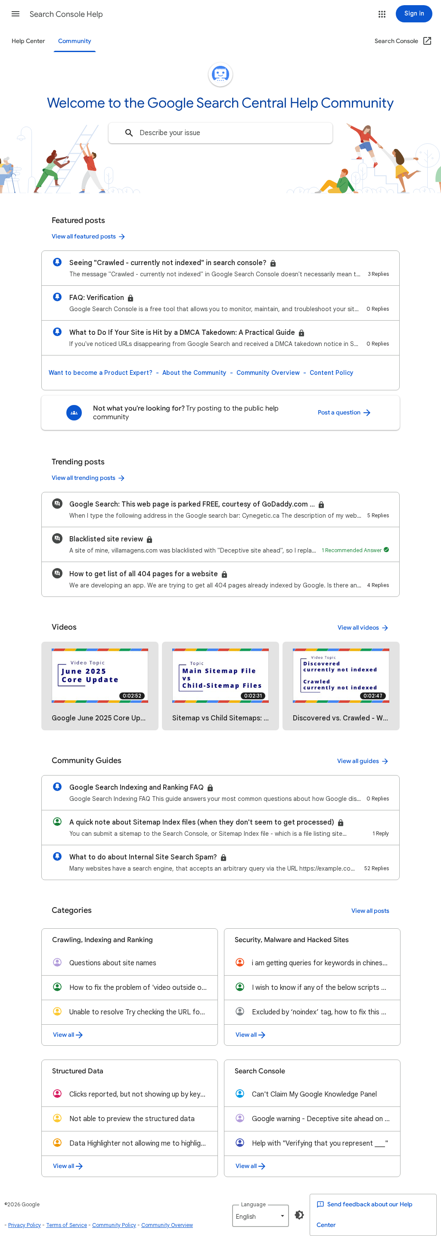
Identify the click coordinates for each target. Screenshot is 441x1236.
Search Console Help (66, 14)
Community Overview (268, 373)
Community (74, 41)
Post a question (340, 412)
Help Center (28, 41)
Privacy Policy (24, 1225)
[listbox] (260, 1216)
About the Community (194, 373)
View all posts (370, 911)
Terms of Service (66, 1225)
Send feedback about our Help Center (365, 1215)
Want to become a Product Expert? (100, 373)
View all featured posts (84, 236)
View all (63, 1034)
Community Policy (114, 1225)
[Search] (129, 133)
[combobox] (220, 133)
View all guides (358, 761)
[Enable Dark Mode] (299, 1215)
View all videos (358, 627)
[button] (15, 13)
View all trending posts (83, 478)
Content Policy (332, 373)
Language (253, 1204)
